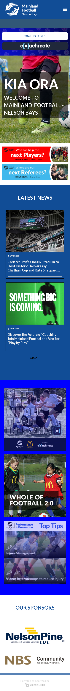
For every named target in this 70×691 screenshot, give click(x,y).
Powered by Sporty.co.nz (35, 680)
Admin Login (37, 684)
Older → (35, 357)
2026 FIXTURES (34, 36)
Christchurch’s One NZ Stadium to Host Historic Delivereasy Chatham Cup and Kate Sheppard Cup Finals (33, 266)
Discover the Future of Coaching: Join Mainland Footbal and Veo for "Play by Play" (34, 338)
